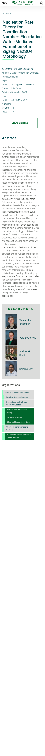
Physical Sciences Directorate (17, 392)
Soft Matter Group (14, 417)
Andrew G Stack (24, 353)
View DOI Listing (20, 123)
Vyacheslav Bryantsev (25, 322)
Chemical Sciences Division (17, 397)
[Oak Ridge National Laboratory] (22, 3)
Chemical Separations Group (18, 422)
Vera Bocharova (27, 337)
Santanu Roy (25, 369)
